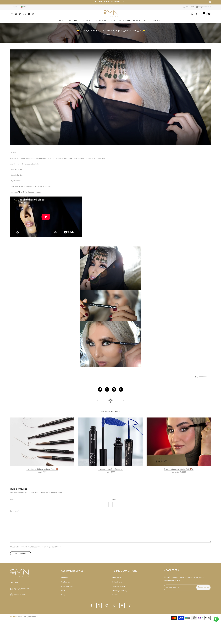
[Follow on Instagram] (20, 13)
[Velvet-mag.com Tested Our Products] (123, 401)
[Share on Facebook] (100, 389)
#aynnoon (14, 192)
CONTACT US (157, 21)
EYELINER (86, 21)
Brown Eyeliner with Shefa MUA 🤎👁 (179, 469)
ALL (145, 21)
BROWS (61, 21)
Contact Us (65, 582)
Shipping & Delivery (119, 591)
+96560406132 (190, 7)
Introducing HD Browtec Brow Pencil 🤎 (42, 469)
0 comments (203, 377)
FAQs (63, 591)
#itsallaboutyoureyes (33, 192)
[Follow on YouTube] (29, 13)
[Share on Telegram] (114, 389)
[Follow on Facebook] (12, 13)
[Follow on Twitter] (16, 13)
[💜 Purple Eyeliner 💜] (97, 401)
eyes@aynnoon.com (204, 7)
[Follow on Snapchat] (24, 13)
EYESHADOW (100, 21)
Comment (14, 511)
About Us (64, 578)
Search (115, 595)
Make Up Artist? (67, 586)
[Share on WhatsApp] (121, 389)
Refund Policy (117, 582)
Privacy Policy (117, 578)
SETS (112, 21)
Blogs (63, 595)
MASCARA (73, 21)
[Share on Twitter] (107, 389)
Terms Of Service (118, 586)
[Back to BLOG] (110, 401)
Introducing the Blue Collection (110, 469)
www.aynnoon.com (45, 187)
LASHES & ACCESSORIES (129, 21)
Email (114, 500)
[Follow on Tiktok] (33, 13)
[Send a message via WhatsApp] (216, 619)
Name (12, 500)
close (11, 2)
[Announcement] (110, 2)
